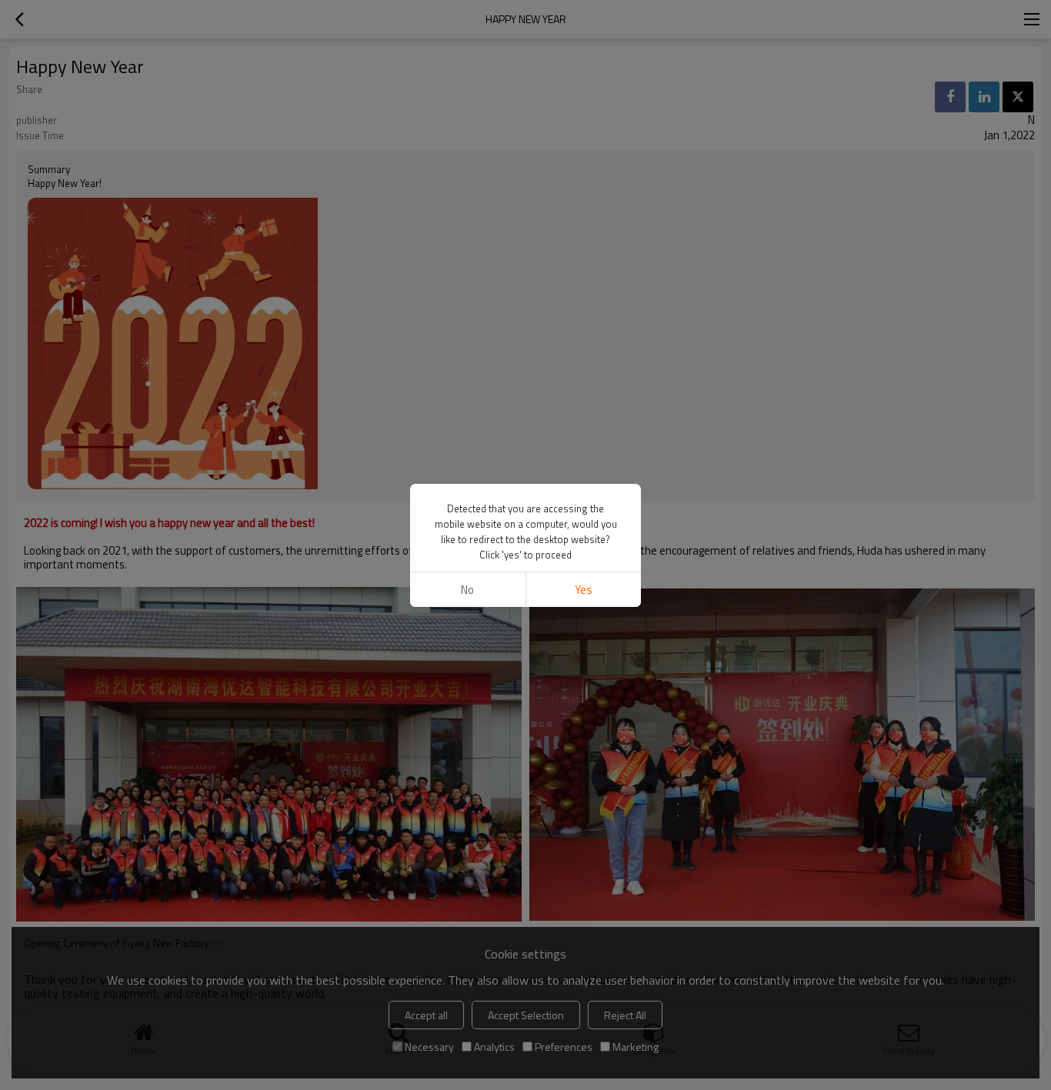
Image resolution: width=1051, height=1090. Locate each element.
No (467, 589)
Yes (583, 589)
